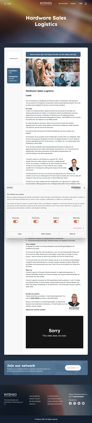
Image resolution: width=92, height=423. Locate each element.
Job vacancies (63, 3)
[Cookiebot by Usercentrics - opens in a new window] (72, 187)
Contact (73, 3)
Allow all (72, 234)
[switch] (35, 221)
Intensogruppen (78, 396)
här (75, 54)
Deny (19, 234)
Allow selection (46, 234)
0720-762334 (35, 298)
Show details (77, 228)
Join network (71, 368)
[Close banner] (84, 187)
